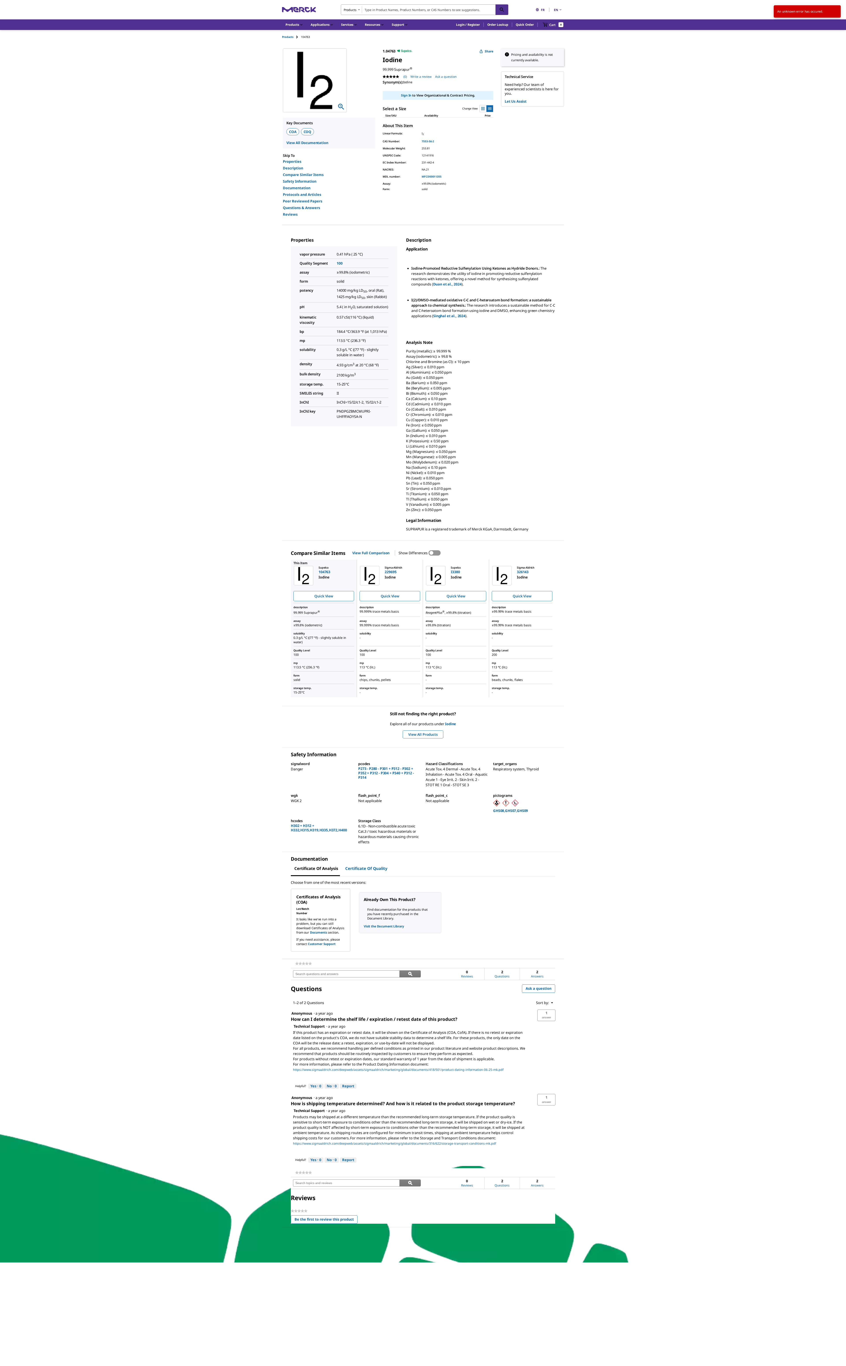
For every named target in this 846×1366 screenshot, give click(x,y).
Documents (318, 932)
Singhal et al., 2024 (449, 315)
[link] (303, 963)
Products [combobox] (350, 10)
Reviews (290, 214)
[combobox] (424, 9)
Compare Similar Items (303, 174)
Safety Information (299, 181)
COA (293, 131)
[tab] (291, 37)
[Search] (501, 9)
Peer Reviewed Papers (302, 201)
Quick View (323, 596)
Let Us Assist (516, 101)
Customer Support (322, 944)
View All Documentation (307, 143)
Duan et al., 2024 (447, 284)
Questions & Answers (301, 207)
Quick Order (525, 24)
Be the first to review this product (326, 1220)
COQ (308, 131)
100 (340, 263)
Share (489, 51)
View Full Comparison (371, 553)
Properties (292, 161)
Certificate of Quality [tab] (366, 868)
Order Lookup (497, 24)
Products (287, 37)
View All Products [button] (423, 734)
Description (293, 168)
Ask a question (446, 76)
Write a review (421, 76)
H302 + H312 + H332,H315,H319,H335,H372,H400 (319, 827)
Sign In (406, 95)
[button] (468, 24)
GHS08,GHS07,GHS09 (510, 810)
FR (543, 10)
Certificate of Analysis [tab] (316, 868)
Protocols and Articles (302, 194)
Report (348, 1086)
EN (556, 10)
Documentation (296, 187)
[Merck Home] (299, 9)
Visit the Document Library (384, 926)
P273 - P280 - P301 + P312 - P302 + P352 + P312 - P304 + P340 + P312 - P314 (386, 773)
